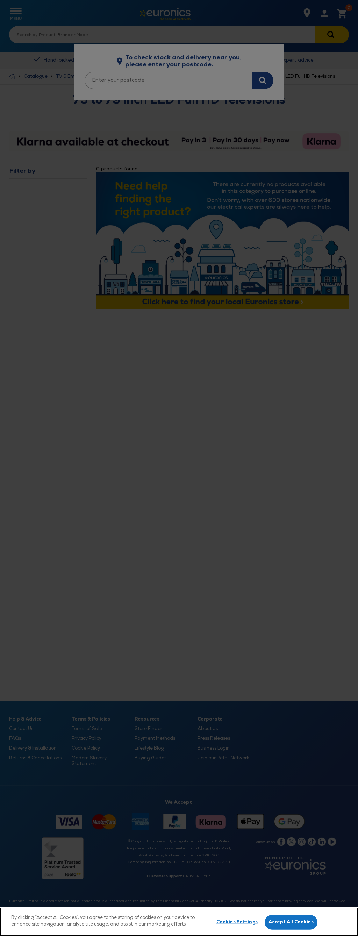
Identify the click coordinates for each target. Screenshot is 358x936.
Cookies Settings (237, 922)
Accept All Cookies (290, 922)
